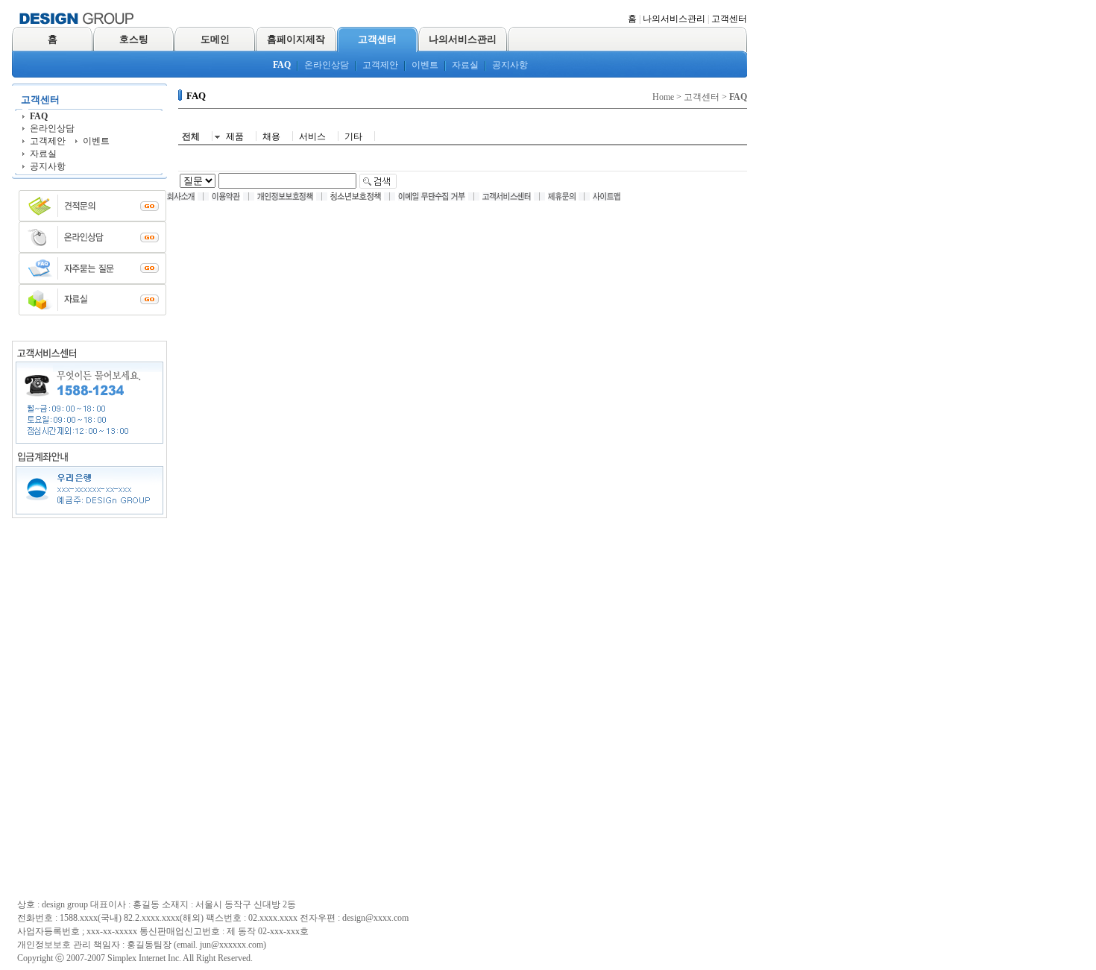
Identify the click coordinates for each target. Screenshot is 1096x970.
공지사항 (510, 65)
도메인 (215, 39)
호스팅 (133, 39)
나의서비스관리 (674, 18)
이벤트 (425, 65)
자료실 (465, 65)
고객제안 (380, 65)
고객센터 (729, 18)
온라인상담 (326, 65)
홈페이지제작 (296, 39)
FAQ (282, 65)
